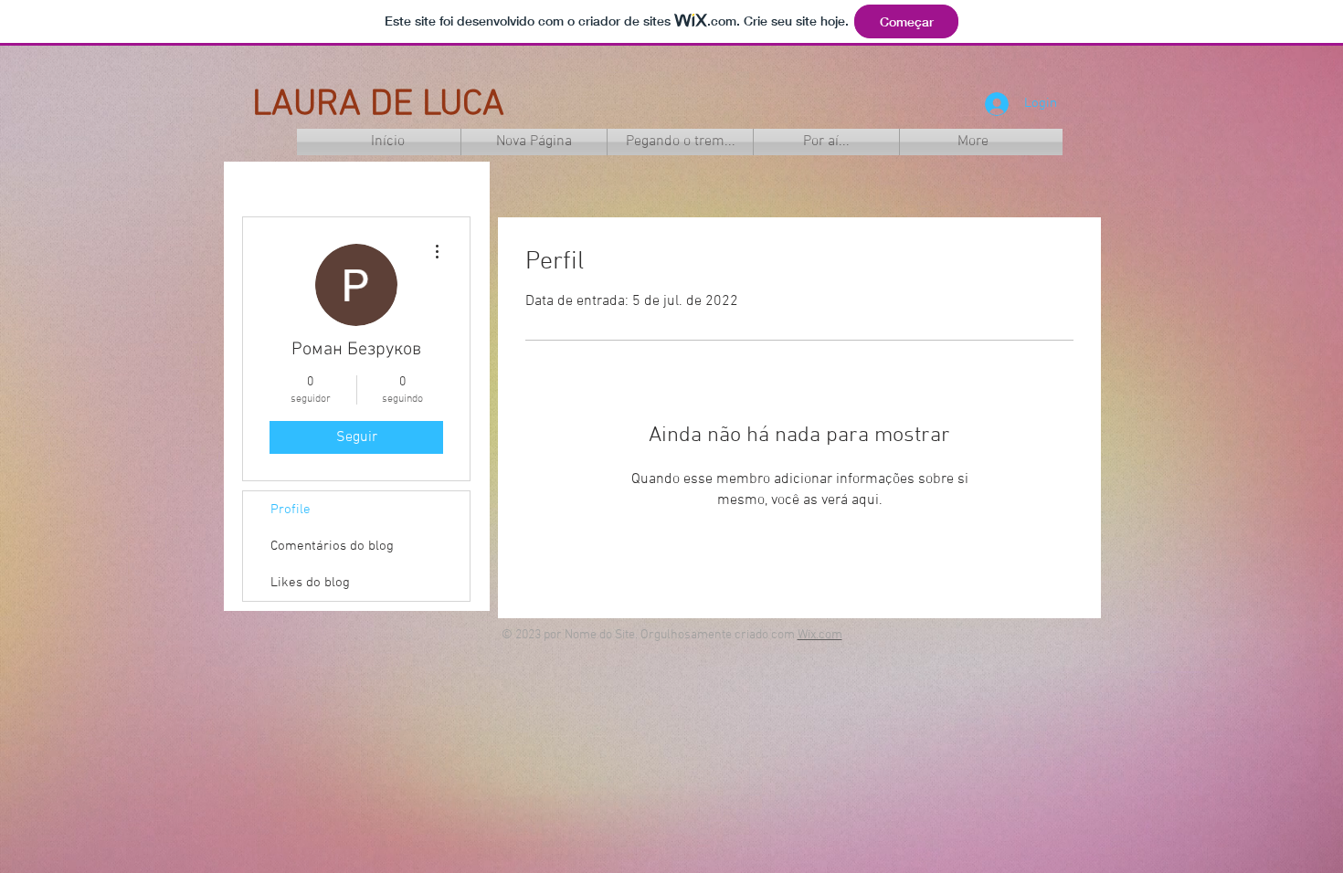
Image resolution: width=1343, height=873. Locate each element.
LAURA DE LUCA (378, 105)
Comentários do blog (332, 546)
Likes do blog (310, 582)
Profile (290, 509)
